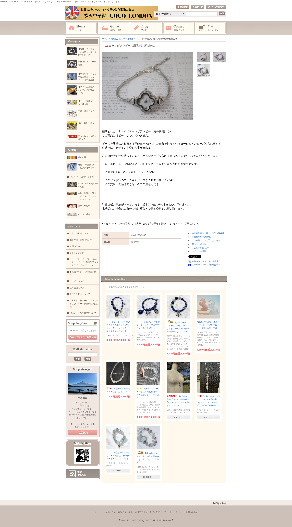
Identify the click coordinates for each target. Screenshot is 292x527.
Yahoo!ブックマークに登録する (206, 261)
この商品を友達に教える (203, 237)
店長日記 (82, 432)
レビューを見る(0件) (201, 248)
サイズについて (77, 281)
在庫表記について (78, 288)
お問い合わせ (178, 28)
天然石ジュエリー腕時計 (122, 39)
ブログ (146, 28)
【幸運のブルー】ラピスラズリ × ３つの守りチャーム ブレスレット (148, 325)
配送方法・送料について (81, 240)
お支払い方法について (80, 233)
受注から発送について (80, 294)
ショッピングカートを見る (82, 337)
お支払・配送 (114, 28)
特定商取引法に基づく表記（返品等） (209, 233)
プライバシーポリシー (173, 512)
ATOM (82, 475)
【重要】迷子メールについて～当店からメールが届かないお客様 (84, 303)
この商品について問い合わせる (206, 240)
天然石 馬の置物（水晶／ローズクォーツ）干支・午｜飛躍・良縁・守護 (208, 325)
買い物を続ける (199, 244)
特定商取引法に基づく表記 (147, 512)
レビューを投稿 (199, 251)
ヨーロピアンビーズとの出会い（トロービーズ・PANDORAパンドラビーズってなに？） (84, 262)
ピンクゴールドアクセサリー (83, 177)
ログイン (197, 7)
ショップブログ (77, 253)
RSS (79, 472)
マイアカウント (216, 7)
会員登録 (182, 7)
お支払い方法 (109, 512)
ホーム (82, 28)
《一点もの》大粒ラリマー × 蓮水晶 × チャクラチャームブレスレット (118, 455)
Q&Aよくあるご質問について (83, 313)
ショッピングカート (211, 28)
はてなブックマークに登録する (206, 265)
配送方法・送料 (125, 512)
